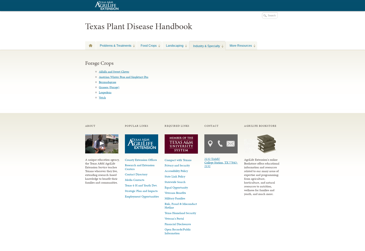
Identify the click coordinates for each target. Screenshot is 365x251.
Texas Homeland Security (180, 213)
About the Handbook (90, 45)
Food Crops (147, 45)
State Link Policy (175, 176)
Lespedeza (105, 92)
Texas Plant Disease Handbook (138, 26)
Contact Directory (136, 174)
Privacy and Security (177, 165)
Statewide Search (175, 182)
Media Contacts (134, 180)
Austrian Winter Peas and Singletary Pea (123, 77)
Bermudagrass (107, 82)
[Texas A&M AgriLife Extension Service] (106, 6)
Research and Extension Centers (140, 167)
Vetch (102, 97)
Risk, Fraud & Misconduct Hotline (181, 206)
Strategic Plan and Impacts (141, 191)
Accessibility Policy (176, 171)
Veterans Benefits (175, 193)
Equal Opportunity (176, 187)
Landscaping (172, 45)
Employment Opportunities (142, 196)
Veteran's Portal (174, 218)
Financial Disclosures (178, 224)
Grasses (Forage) (109, 87)
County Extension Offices (141, 160)
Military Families (175, 198)
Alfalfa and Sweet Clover (114, 71)
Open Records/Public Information (178, 231)
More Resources (239, 45)
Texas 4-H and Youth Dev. (141, 185)
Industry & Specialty (205, 46)
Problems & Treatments (113, 45)
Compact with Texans (178, 160)
